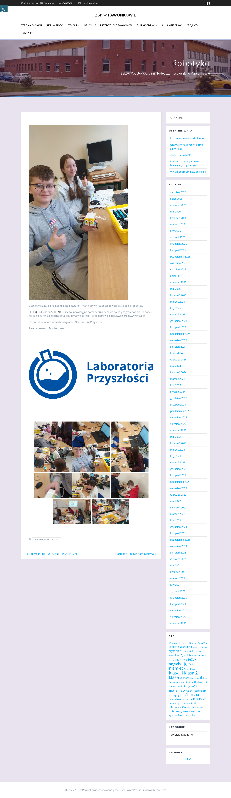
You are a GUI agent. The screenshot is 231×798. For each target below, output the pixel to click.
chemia (204, 647)
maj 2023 (175, 436)
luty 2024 (175, 385)
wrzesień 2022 (178, 488)
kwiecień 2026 (178, 218)
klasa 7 (182, 682)
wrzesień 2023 (178, 417)
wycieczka (173, 715)
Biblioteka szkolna (180, 647)
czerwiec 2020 (178, 623)
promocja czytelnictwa (179, 699)
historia (183, 659)
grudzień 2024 (178, 321)
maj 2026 (175, 211)
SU (199, 703)
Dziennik (90, 25)
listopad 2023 (178, 404)
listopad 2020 (178, 604)
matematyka (179, 690)
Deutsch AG (185, 651)
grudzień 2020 (178, 597)
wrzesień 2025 (178, 263)
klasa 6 (175, 682)
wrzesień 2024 (178, 340)
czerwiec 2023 (178, 430)
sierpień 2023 (178, 424)
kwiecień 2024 (178, 372)
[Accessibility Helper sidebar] (4, 8)
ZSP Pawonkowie (115, 15)
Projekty (192, 25)
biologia (196, 647)
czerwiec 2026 (178, 205)
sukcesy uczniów (177, 707)
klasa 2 (191, 673)
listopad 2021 (178, 533)
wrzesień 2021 (178, 546)
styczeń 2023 (177, 462)
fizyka (177, 660)
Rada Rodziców (198, 698)
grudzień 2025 (178, 243)
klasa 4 (187, 678)
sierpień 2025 (178, 269)
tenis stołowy (175, 711)
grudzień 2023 (178, 398)
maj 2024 (175, 366)
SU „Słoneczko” (171, 25)
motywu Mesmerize (154, 790)
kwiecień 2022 (178, 507)
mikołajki (201, 690)
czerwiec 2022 (178, 494)
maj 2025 (175, 288)
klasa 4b (195, 678)
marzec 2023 (177, 449)
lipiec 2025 (176, 276)
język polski (191, 669)
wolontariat (195, 711)
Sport (193, 703)
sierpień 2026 (178, 192)
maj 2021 (175, 565)
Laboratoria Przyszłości (46, 539)
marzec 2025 (177, 301)
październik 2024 (180, 334)
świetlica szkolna (186, 715)
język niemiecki (181, 666)
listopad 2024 (178, 327)
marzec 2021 (177, 578)
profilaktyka (189, 694)
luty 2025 (175, 308)
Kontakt (27, 32)
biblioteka (199, 642)
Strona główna (31, 25)
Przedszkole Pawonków (116, 25)
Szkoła (72, 25)
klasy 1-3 (202, 682)
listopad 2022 (178, 475)
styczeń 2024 (177, 391)
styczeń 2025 (177, 314)
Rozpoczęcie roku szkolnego (187, 138)
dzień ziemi (197, 655)
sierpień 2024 (178, 346)
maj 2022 (175, 501)
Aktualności (55, 25)
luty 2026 (175, 231)
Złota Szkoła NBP (180, 155)
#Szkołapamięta (175, 643)
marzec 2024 (177, 379)
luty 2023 (175, 456)
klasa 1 (176, 673)
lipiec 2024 (176, 353)
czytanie (174, 651)
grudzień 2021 (178, 527)
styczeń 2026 (177, 237)
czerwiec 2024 (178, 359)
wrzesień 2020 (178, 610)
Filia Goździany (147, 25)
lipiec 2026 (176, 198)
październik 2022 (180, 482)
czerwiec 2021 (178, 559)
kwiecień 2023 (178, 443)
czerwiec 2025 (178, 282)
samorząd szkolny (179, 703)
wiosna (186, 711)
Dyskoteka (186, 655)
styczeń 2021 (177, 591)
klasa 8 (191, 682)
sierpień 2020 (178, 617)
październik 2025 (180, 256)
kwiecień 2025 (178, 295)
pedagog (174, 695)
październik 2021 (180, 539)
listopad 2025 (178, 250)
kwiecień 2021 (178, 572)
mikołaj (193, 691)
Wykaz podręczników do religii (188, 171)
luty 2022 (175, 520)
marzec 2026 (177, 224)
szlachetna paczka (195, 707)
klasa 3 (176, 677)
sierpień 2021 (178, 552)
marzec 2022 (177, 514)
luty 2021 (175, 584)
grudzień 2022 (178, 469)
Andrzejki (187, 643)
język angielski (182, 661)
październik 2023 (180, 411)
